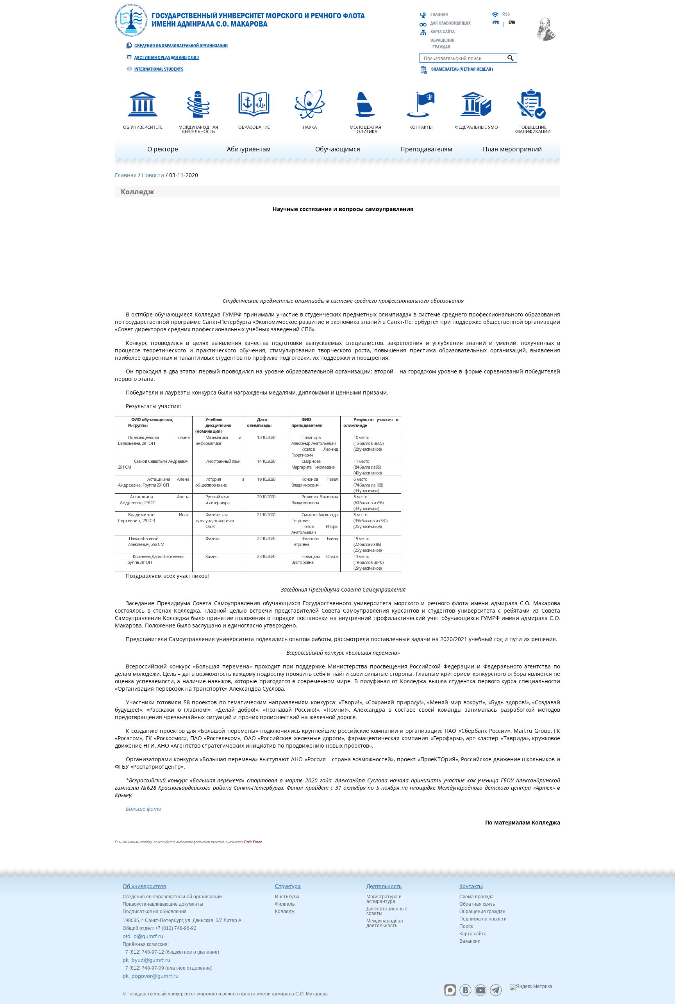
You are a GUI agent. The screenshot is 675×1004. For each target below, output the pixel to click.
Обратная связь (477, 904)
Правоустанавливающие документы (163, 904)
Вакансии (469, 941)
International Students (158, 69)
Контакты (420, 126)
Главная (439, 14)
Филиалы (285, 904)
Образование (254, 126)
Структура (288, 886)
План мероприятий (512, 149)
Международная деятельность (198, 128)
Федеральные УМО (476, 126)
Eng (512, 22)
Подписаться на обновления (155, 911)
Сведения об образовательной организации (181, 45)
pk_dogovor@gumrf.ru (151, 976)
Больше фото (143, 808)
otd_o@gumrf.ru (143, 936)
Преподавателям (426, 149)
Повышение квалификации (532, 128)
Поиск (466, 926)
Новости (153, 175)
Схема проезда (476, 896)
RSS (506, 14)
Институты (287, 896)
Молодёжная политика (365, 128)
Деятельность (384, 886)
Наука (310, 126)
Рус (496, 22)
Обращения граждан (482, 911)
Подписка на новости (483, 919)
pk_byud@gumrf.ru (146, 960)
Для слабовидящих (450, 23)
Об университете (142, 126)
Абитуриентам (249, 149)
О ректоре (162, 149)
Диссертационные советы (386, 911)
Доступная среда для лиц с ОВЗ (166, 57)
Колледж (285, 911)
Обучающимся (337, 149)
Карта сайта (442, 31)
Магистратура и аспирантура (384, 899)
